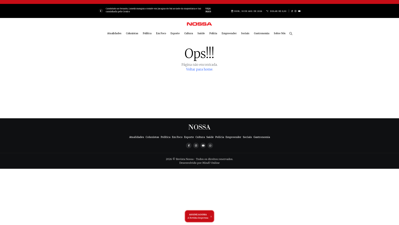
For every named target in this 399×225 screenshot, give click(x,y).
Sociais (245, 33)
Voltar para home (199, 69)
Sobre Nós (280, 33)
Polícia (213, 33)
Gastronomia (261, 33)
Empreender (229, 33)
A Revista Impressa (198, 216)
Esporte (175, 33)
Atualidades (114, 33)
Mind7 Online (211, 162)
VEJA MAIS (196, 11)
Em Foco (161, 33)
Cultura (188, 33)
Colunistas (132, 33)
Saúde (201, 33)
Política (147, 33)
